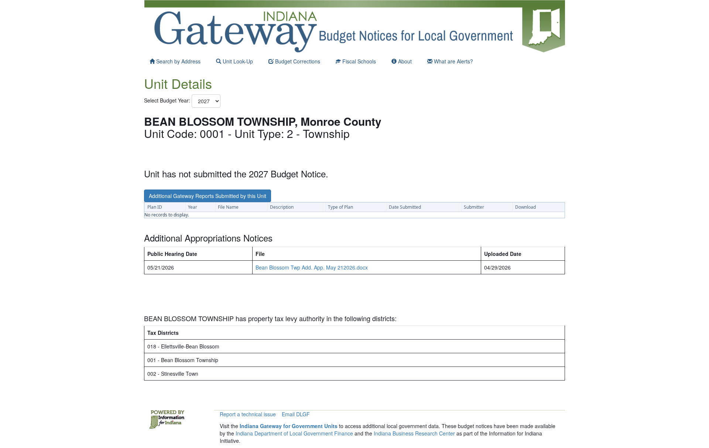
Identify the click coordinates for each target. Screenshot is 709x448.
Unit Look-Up (237, 61)
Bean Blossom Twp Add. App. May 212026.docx (312, 267)
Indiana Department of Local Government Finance (294, 433)
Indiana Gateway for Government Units (289, 426)
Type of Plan (340, 207)
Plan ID (154, 207)
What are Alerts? (452, 61)
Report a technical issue (248, 414)
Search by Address (178, 61)
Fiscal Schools (358, 61)
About (404, 61)
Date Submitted (405, 207)
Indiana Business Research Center (414, 433)
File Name (228, 207)
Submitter (474, 207)
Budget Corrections (297, 61)
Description (282, 207)
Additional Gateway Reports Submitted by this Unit (207, 195)
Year (192, 207)
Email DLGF (296, 414)
